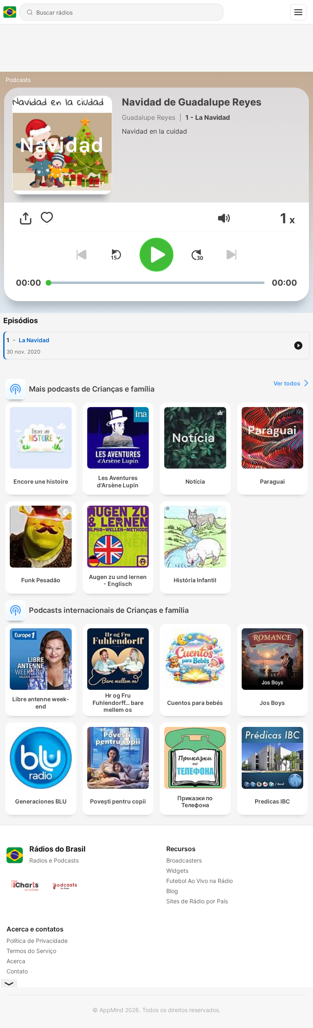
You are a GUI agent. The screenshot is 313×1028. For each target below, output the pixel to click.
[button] (224, 218)
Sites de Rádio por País (197, 901)
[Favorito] (47, 218)
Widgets (177, 870)
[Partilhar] (26, 218)
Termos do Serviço (31, 950)
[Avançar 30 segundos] (197, 255)
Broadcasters (184, 860)
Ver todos (286, 383)
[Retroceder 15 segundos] (116, 255)
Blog (172, 890)
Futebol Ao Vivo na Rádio (199, 880)
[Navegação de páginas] (298, 12)
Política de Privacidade (37, 940)
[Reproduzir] (156, 255)
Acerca (16, 961)
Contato (17, 971)
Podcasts (18, 79)
